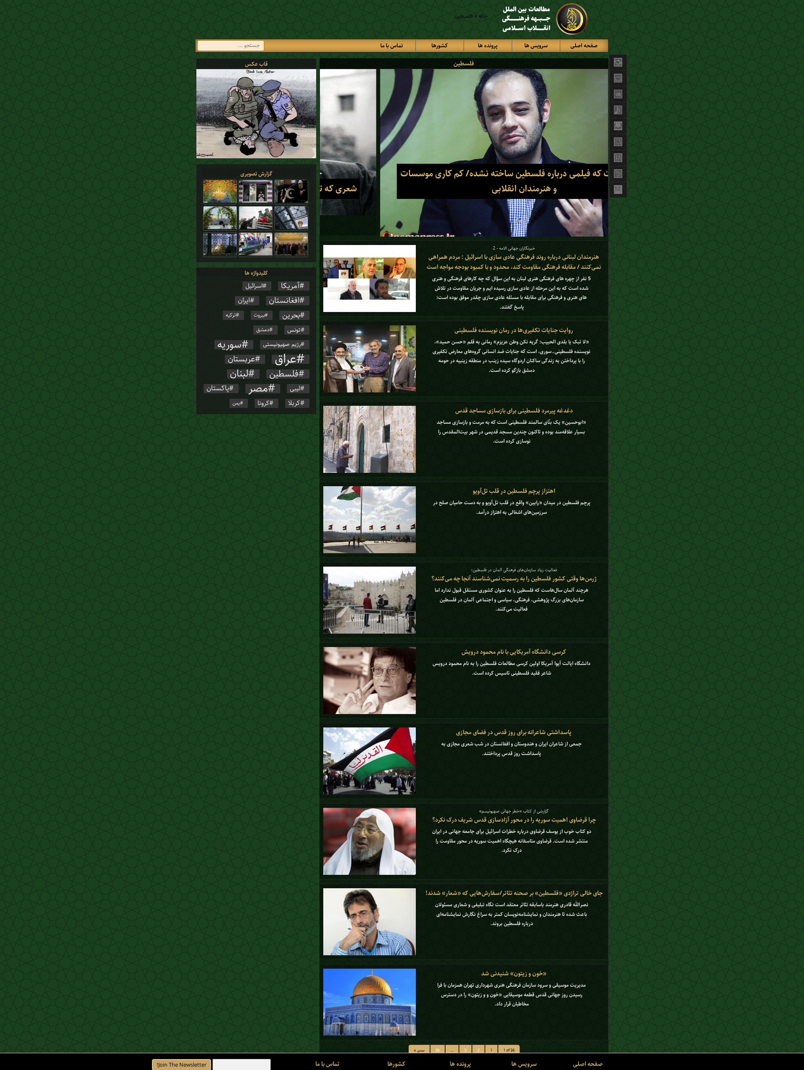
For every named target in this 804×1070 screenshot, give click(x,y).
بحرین (291, 315)
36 (438, 1050)
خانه (483, 16)
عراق (285, 359)
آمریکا (290, 286)
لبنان (239, 374)
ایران (244, 300)
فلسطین (284, 374)
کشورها (439, 46)
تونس (294, 330)
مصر (258, 388)
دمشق (262, 329)
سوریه (229, 344)
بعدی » (419, 1050)
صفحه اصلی (584, 46)
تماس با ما (391, 46)
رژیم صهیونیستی (282, 344)
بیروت (259, 315)
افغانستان (284, 300)
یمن (236, 403)
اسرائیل (254, 286)
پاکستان (217, 388)
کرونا (263, 403)
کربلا (294, 403)
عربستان (241, 359)
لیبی (295, 388)
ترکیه (231, 315)
